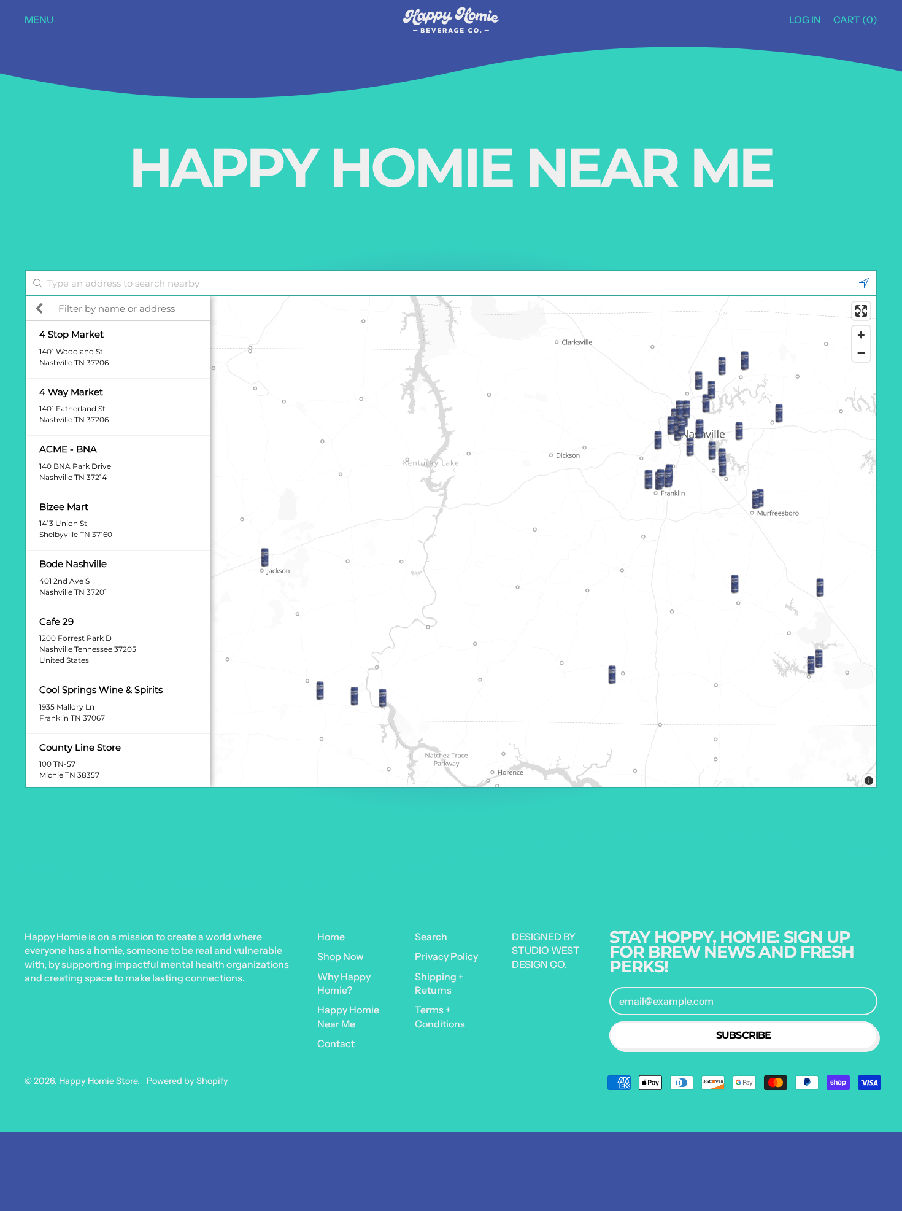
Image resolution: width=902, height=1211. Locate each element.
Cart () (855, 23)
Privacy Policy (446, 956)
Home (331, 936)
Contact (336, 1043)
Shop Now (340, 956)
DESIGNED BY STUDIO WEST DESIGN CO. (546, 950)
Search (431, 936)
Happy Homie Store (98, 1080)
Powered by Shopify (187, 1080)
